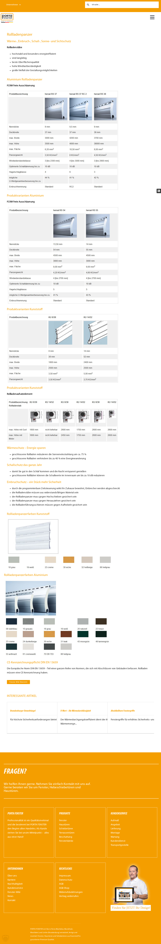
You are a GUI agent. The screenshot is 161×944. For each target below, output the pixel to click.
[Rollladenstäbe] (63, 91)
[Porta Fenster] (7, 14)
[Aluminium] (63, 207)
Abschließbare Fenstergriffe (123, 711)
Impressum (65, 876)
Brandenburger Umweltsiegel (22, 711)
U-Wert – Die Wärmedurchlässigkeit (76, 711)
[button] (5, 938)
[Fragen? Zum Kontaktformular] (81, 781)
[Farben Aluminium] (58, 580)
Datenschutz (65, 880)
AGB (61, 884)
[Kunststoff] (63, 315)
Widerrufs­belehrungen (71, 892)
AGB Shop (64, 888)
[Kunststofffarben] (61, 519)
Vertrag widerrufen (69, 896)
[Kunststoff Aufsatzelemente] (63, 400)
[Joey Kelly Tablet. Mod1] (131, 862)
